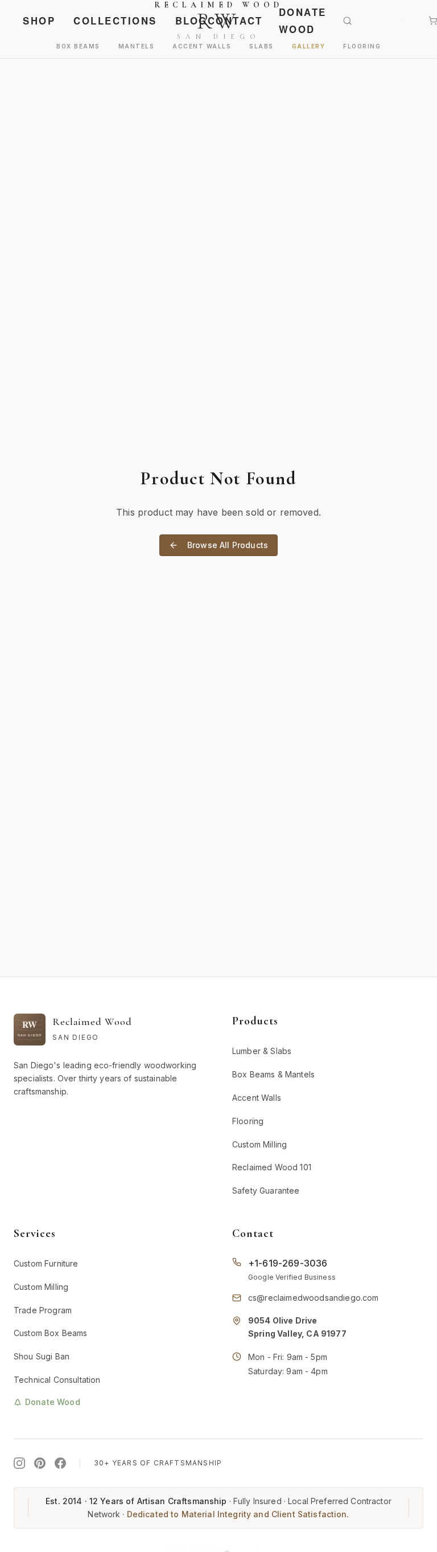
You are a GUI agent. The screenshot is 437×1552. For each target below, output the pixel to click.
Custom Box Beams (51, 1333)
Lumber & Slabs (261, 1051)
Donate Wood (303, 20)
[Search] (355, 20)
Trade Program (43, 1310)
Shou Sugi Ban (41, 1356)
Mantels (136, 46)
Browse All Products (227, 545)
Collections (115, 20)
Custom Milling (259, 1144)
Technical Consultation (57, 1379)
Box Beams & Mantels (273, 1074)
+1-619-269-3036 (287, 1263)
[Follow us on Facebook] (60, 1463)
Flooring (362, 46)
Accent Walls (201, 46)
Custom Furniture (46, 1263)
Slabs (261, 46)
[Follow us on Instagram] (19, 1463)
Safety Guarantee (266, 1190)
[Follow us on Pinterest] (40, 1463)
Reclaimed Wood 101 (271, 1167)
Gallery (308, 46)
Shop (39, 20)
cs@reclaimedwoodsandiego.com (313, 1297)
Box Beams (78, 46)
